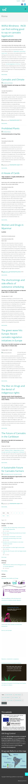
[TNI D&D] (4, 9)
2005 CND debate (6, 697)
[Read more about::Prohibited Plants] (6, 131)
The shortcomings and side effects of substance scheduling (13, 283)
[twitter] (25, 4)
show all (4, 703)
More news (3, 557)
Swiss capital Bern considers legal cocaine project (13, 547)
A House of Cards (10, 173)
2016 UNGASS (16, 697)
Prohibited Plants (10, 128)
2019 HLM (4, 700)
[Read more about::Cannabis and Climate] (7, 83)
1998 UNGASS (19, 694)
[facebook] (22, 4)
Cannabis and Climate (12, 79)
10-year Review (9, 694)
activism (11, 700)
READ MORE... (4, 74)
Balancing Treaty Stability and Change (9, 578)
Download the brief (14, 120)
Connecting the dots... (6, 604)
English (23, 1)
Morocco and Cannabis (6, 630)
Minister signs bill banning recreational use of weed (14, 533)
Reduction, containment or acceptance (10, 659)
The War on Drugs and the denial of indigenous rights (13, 389)
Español (18, 1)
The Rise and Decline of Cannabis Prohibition (11, 663)
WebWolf (25, 780)
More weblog (4, 571)
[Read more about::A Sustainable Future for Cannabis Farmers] (12, 474)
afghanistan (19, 700)
